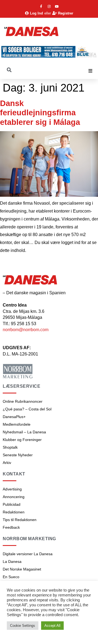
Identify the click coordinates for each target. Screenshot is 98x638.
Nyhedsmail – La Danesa (24, 432)
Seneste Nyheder (18, 455)
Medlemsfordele (16, 424)
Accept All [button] (52, 626)
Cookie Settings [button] (22, 626)
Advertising (12, 489)
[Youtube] (57, 6)
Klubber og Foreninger (22, 439)
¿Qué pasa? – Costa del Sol (27, 409)
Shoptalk (10, 447)
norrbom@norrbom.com (25, 329)
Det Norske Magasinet (22, 569)
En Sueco (11, 577)
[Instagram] (49, 6)
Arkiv (7, 462)
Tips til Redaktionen (19, 520)
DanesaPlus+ (14, 416)
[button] (90, 71)
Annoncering (13, 497)
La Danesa (12, 561)
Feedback (11, 527)
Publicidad (11, 504)
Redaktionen (13, 512)
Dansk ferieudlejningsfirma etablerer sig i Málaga (40, 113)
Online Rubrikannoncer (22, 401)
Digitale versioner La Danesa (28, 554)
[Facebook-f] (41, 6)
